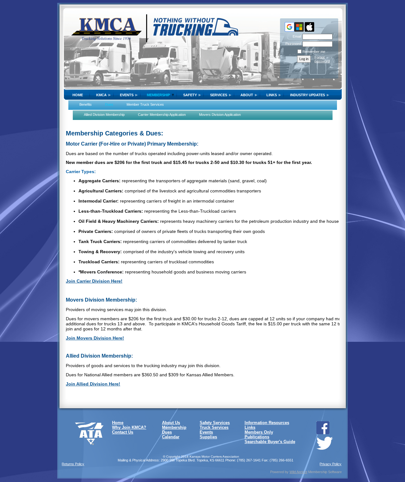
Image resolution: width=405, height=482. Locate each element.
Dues (167, 432)
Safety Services (215, 422)
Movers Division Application (220, 114)
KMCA (101, 95)
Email (295, 36)
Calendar (170, 437)
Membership (158, 95)
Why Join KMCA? (129, 427)
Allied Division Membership (104, 114)
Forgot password (322, 59)
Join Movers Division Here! (95, 338)
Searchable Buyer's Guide (270, 441)
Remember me (313, 51)
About (246, 95)
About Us (171, 422)
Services (218, 95)
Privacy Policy (330, 464)
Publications (257, 437)
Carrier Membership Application (162, 114)
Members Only (259, 432)
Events (127, 95)
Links (271, 95)
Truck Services (214, 427)
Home (77, 95)
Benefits (85, 104)
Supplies (208, 437)
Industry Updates (307, 95)
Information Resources (267, 422)
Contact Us (122, 432)
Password (292, 44)
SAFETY (190, 95)
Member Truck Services (145, 104)
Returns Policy (73, 464)
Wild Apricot (298, 472)
